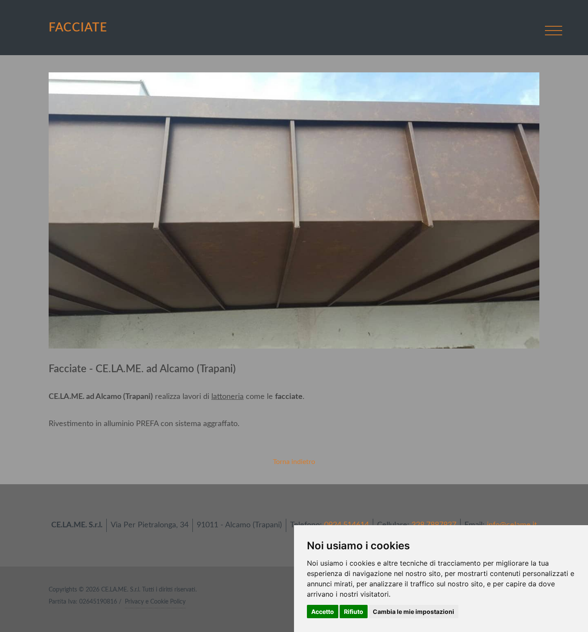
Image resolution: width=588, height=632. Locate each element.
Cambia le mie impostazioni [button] (413, 611)
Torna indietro (294, 461)
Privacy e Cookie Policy (155, 602)
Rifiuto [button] (353, 611)
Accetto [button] (322, 611)
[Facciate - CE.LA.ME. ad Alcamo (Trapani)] (294, 210)
